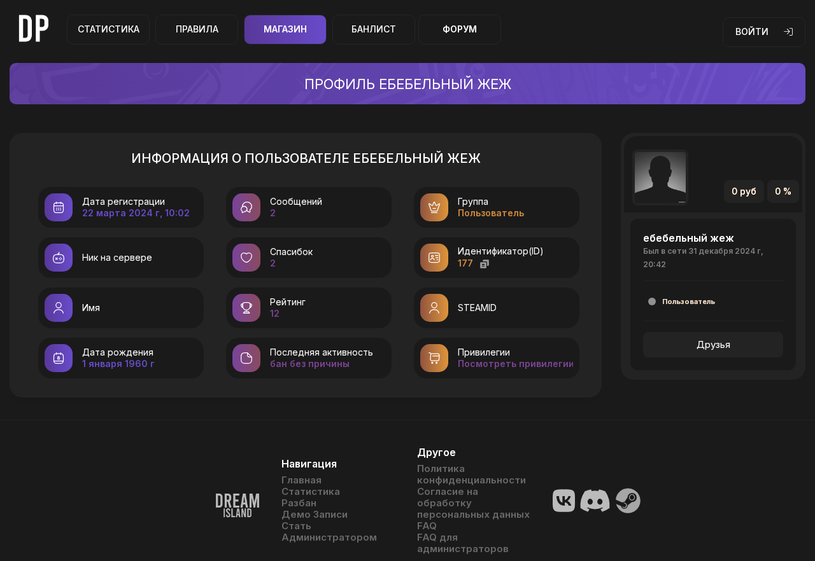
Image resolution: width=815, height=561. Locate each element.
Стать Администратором (329, 531)
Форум (460, 29)
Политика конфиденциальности (471, 474)
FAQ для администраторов (463, 543)
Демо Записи (314, 514)
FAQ (427, 526)
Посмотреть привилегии (516, 363)
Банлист (373, 29)
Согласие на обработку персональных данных (473, 503)
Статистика (108, 29)
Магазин (285, 29)
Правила (197, 29)
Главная (301, 480)
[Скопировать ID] (484, 263)
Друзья (713, 344)
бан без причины (310, 363)
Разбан (298, 503)
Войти (752, 31)
